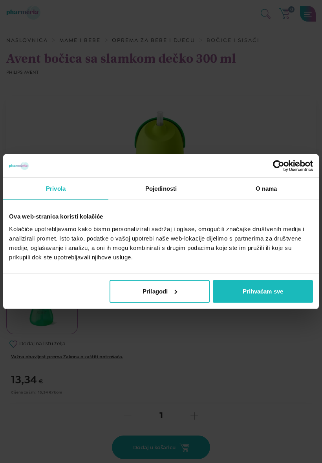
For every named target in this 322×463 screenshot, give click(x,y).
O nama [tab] (266, 188)
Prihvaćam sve (263, 291)
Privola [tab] (56, 188)
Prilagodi (155, 291)
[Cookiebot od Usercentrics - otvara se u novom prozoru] (278, 166)
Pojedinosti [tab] (161, 188)
